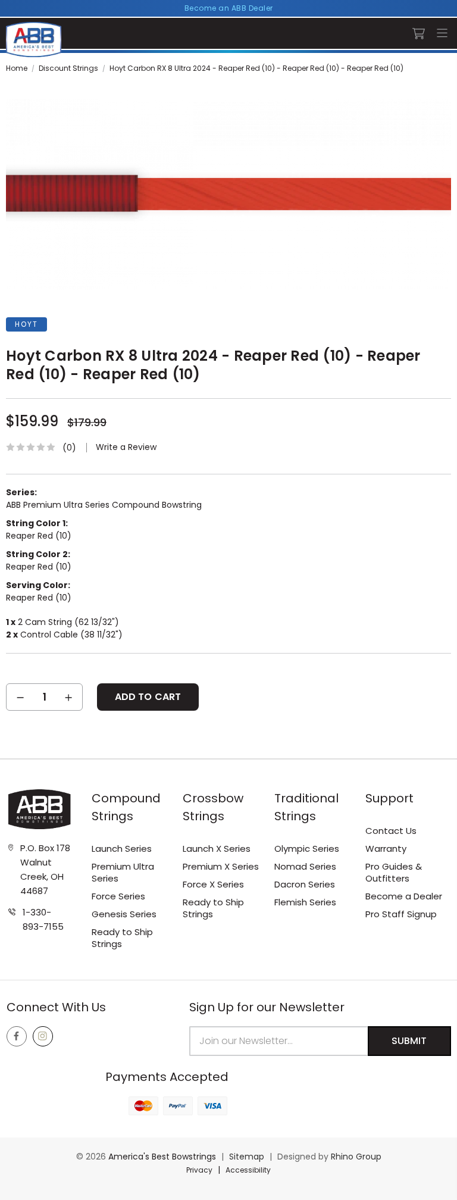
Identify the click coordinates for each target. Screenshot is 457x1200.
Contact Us (391, 830)
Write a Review (126, 447)
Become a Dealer (403, 896)
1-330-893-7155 (43, 919)
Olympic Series (306, 848)
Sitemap (246, 1156)
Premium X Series (221, 866)
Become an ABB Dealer (228, 8)
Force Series (118, 896)
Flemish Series (305, 902)
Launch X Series (217, 848)
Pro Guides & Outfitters (393, 872)
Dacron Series (304, 884)
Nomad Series (305, 866)
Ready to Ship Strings (122, 938)
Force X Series (213, 884)
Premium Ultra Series (123, 872)
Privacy (199, 1170)
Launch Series (122, 848)
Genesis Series (124, 914)
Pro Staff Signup (401, 914)
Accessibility (248, 1170)
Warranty (385, 848)
